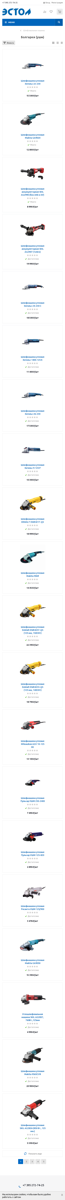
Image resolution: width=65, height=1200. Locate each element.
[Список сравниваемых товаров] (45, 13)
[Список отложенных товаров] (51, 12)
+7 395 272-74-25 (10, 3)
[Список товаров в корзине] (60, 13)
